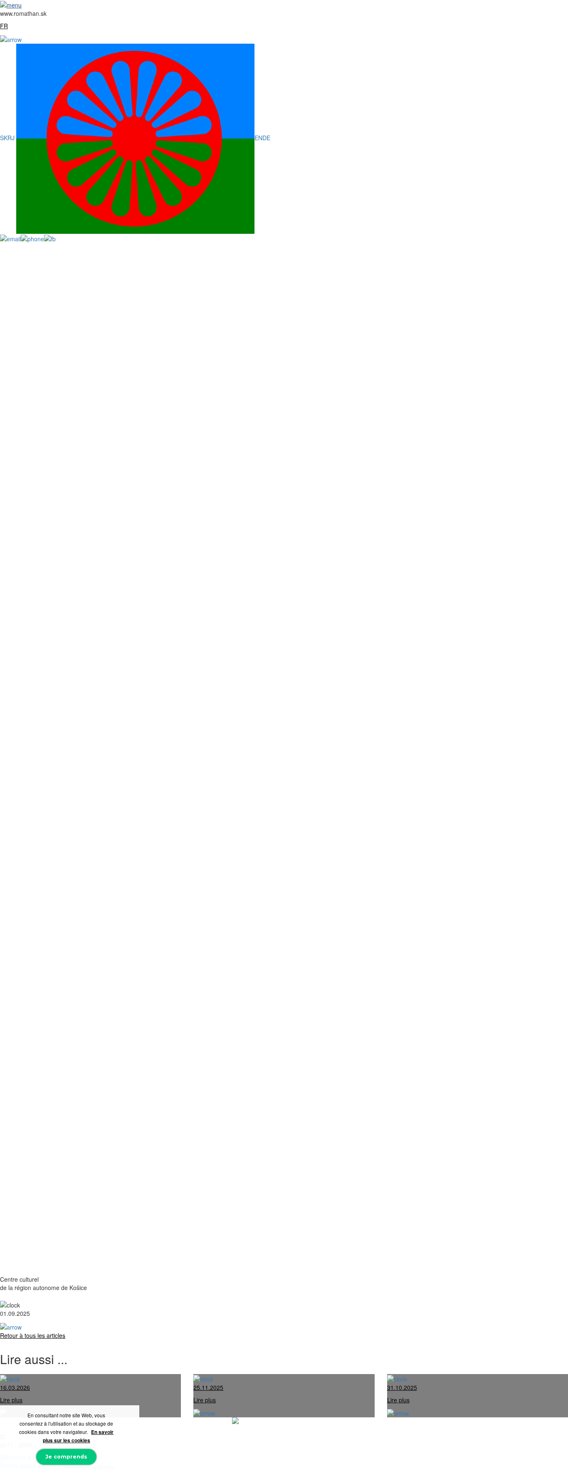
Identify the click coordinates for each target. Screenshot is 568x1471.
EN (258, 138)
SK (3, 138)
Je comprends (66, 1457)
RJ (11, 138)
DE (266, 138)
